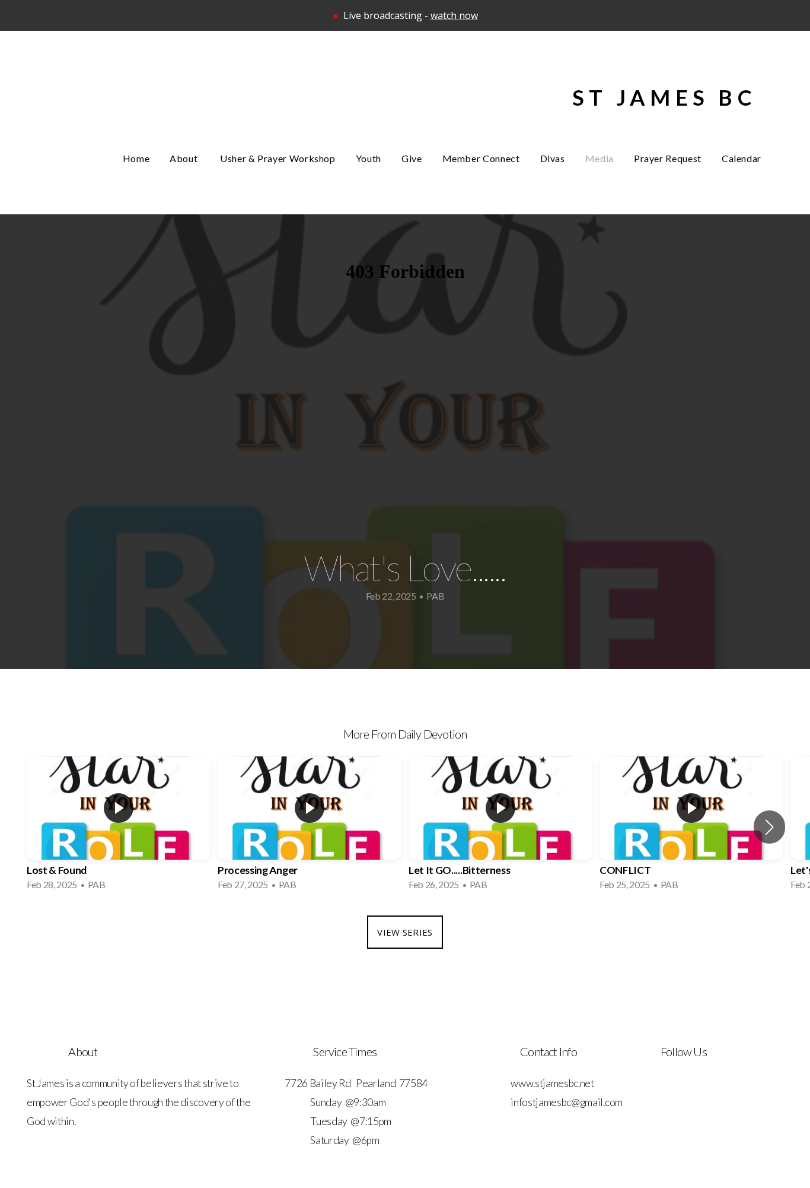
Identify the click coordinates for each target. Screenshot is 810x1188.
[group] (119, 827)
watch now (454, 15)
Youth (368, 158)
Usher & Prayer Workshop (278, 158)
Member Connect (481, 158)
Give (411, 158)
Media (599, 158)
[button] (769, 827)
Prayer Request (667, 158)
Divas (552, 158)
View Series (404, 932)
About (185, 158)
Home (136, 158)
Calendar (741, 158)
